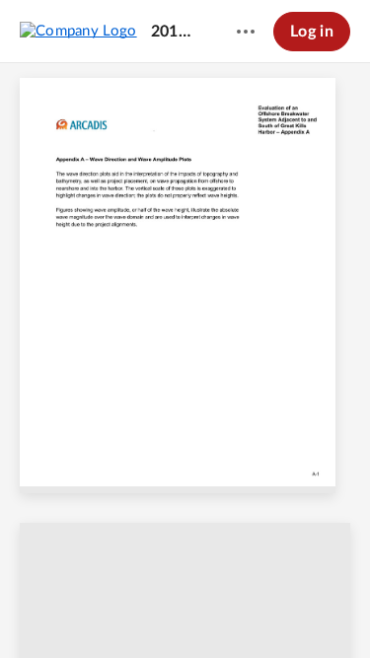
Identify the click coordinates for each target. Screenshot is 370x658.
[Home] (78, 30)
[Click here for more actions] (245, 31)
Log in (311, 31)
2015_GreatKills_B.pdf (175, 31)
